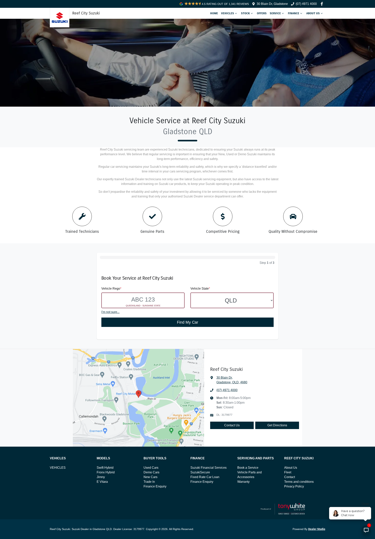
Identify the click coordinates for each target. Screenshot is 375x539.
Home (214, 13)
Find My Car (187, 322)
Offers (262, 13)
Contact (289, 477)
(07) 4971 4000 (306, 3)
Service (275, 13)
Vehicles (227, 13)
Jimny (101, 477)
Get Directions (277, 425)
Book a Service (247, 467)
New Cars (150, 477)
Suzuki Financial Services (208, 467)
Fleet (287, 472)
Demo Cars (151, 472)
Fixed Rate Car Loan (204, 477)
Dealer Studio (316, 529)
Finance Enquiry (155, 486)
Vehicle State (200, 288)
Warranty (243, 481)
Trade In (149, 481)
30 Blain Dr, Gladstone (272, 3)
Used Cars (151, 467)
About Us (313, 13)
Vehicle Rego (111, 288)
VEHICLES (58, 467)
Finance (293, 13)
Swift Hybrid (105, 467)
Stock (245, 13)
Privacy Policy (294, 486)
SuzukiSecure (200, 472)
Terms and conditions (299, 481)
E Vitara (102, 481)
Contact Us (232, 425)
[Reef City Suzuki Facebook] (322, 4)
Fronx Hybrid (106, 472)
